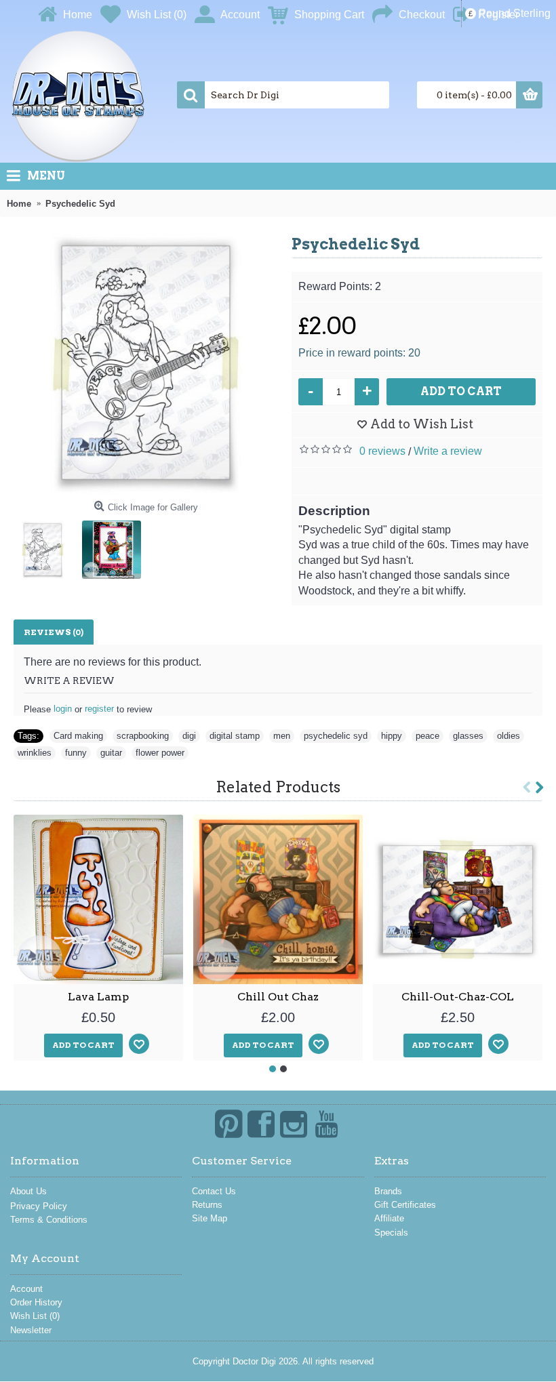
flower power (160, 753)
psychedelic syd (336, 736)
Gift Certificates (405, 1205)
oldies (508, 736)
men (281, 736)
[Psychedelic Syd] (146, 362)
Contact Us (214, 1191)
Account (26, 1289)
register (99, 709)
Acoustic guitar (458, 996)
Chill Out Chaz (98, 996)
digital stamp (235, 736)
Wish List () (35, 1316)
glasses (468, 736)
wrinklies (35, 753)
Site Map (209, 1218)
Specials (391, 1232)
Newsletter (31, 1330)
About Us (28, 1191)
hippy (391, 736)
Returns (207, 1205)
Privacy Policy (38, 1206)
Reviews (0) (53, 632)
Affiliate (389, 1218)
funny (76, 753)
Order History (36, 1302)
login (63, 709)
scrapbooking (143, 736)
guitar (111, 753)
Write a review (448, 451)
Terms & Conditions (48, 1220)
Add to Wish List (421, 424)
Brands (388, 1191)
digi (189, 736)
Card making (78, 736)
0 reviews (382, 451)
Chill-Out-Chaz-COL (278, 996)
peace (427, 736)
